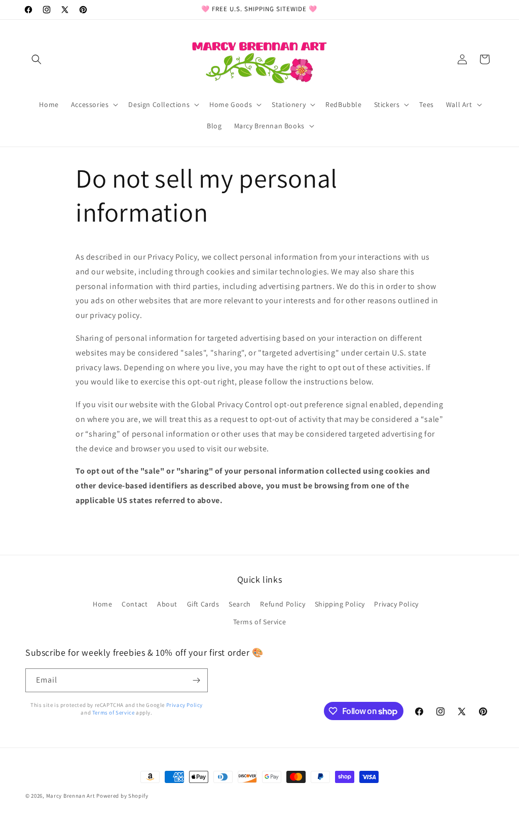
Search (240, 604)
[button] (36, 59)
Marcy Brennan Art (70, 795)
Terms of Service (259, 621)
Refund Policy (282, 604)
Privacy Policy (396, 604)
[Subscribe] (196, 680)
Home (102, 604)
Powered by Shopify (122, 795)
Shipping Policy (340, 604)
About (167, 604)
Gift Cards (203, 604)
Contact (134, 604)
